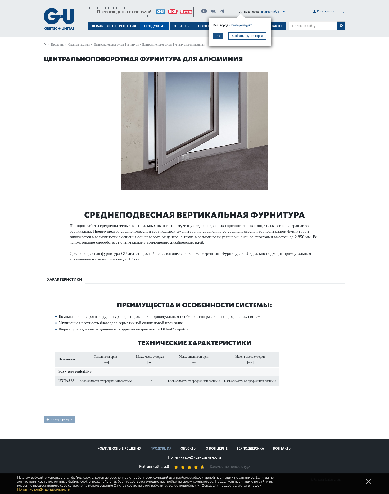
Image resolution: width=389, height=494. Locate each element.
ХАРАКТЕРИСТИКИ (64, 279)
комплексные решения (119, 448)
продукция (160, 448)
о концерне (217, 448)
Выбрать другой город (247, 36)
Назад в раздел (61, 419)
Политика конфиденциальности (194, 457)
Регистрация (326, 11)
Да (218, 36)
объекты (182, 26)
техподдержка (250, 448)
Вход (341, 11)
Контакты (273, 26)
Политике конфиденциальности (43, 489)
